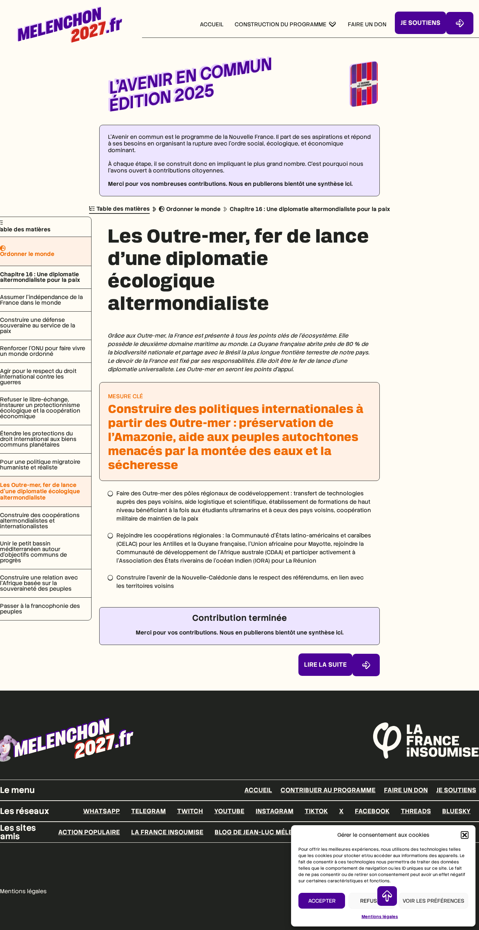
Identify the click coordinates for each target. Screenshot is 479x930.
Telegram (148, 811)
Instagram (275, 811)
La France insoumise (167, 832)
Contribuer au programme (328, 790)
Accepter (322, 900)
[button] (464, 835)
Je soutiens (456, 790)
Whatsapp (101, 811)
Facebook (372, 811)
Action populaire (89, 832)
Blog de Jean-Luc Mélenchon (265, 832)
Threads (416, 811)
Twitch (190, 811)
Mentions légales (380, 916)
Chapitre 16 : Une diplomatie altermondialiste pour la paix (310, 209)
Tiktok (316, 811)
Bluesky (456, 811)
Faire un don (406, 790)
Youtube (229, 811)
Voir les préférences (433, 900)
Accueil (258, 790)
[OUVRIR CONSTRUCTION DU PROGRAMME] (332, 24)
